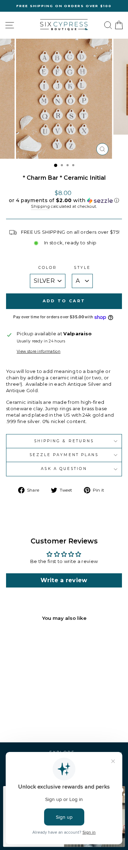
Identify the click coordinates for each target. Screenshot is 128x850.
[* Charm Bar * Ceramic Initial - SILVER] (32, 718)
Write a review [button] (64, 580)
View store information (38, 351)
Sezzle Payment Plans (64, 455)
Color (47, 267)
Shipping (40, 206)
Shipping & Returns (64, 441)
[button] (64, 200)
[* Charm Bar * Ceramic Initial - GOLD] (24, 718)
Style (82, 267)
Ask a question (64, 468)
